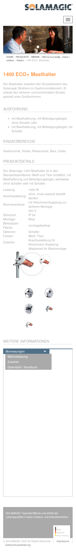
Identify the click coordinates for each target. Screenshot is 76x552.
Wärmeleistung (18, 356)
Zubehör (13, 362)
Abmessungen (15, 351)
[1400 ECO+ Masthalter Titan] (48, 309)
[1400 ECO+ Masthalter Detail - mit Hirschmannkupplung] (28, 309)
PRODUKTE (22, 56)
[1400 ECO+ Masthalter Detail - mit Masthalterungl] (28, 293)
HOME (9, 56)
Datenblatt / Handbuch (22, 367)
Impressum (63, 541)
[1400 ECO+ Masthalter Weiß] (28, 324)
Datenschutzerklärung (18, 545)
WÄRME (35, 56)
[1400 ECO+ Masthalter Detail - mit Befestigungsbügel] (48, 293)
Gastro (20, 60)
